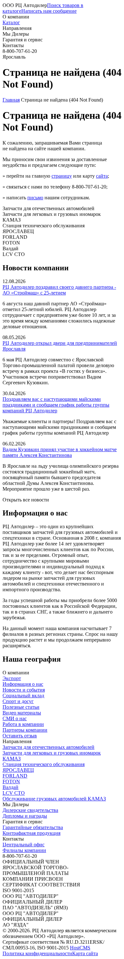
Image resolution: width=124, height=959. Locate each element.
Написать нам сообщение (49, 11)
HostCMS (80, 947)
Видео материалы (22, 712)
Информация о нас (23, 684)
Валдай (10, 787)
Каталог (11, 22)
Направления (17, 28)
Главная (11, 100)
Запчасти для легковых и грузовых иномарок (52, 753)
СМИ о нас (15, 718)
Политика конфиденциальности (37, 953)
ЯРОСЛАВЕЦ (18, 770)
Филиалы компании (24, 850)
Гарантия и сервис (23, 39)
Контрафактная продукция (31, 833)
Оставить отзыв (20, 735)
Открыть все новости (26, 499)
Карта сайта (85, 953)
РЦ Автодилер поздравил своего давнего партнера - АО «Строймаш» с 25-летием (59, 289)
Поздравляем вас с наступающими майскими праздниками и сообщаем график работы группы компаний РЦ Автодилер (56, 404)
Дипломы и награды (25, 816)
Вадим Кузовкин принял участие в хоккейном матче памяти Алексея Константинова (60, 452)
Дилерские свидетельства (30, 810)
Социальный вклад (23, 695)
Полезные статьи (21, 707)
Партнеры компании (25, 730)
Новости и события (24, 690)
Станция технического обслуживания (44, 764)
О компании (16, 16)
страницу (62, 176)
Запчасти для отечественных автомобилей (48, 747)
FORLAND (15, 775)
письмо (35, 197)
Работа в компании (23, 724)
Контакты (13, 45)
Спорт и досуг (18, 701)
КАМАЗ (12, 758)
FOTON (11, 781)
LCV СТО (14, 793)
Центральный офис (24, 844)
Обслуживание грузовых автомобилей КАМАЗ (54, 798)
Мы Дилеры (16, 34)
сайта (102, 176)
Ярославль (14, 57)
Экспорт (12, 678)
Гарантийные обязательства (33, 827)
